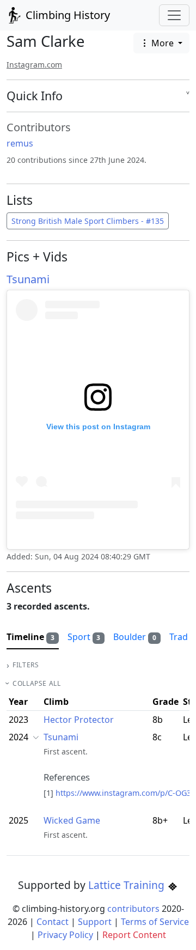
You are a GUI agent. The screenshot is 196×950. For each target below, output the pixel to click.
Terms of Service (155, 922)
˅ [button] (187, 96)
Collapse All (36, 683)
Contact (52, 922)
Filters (26, 664)
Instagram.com (34, 64)
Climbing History (66, 15)
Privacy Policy (65, 935)
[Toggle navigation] (174, 15)
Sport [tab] (84, 637)
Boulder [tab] (134, 637)
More (162, 43)
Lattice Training (127, 885)
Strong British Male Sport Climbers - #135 (87, 221)
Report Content (134, 935)
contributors (133, 909)
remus (20, 143)
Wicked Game (72, 820)
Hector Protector (79, 720)
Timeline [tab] (30, 637)
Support (95, 922)
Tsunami (28, 279)
